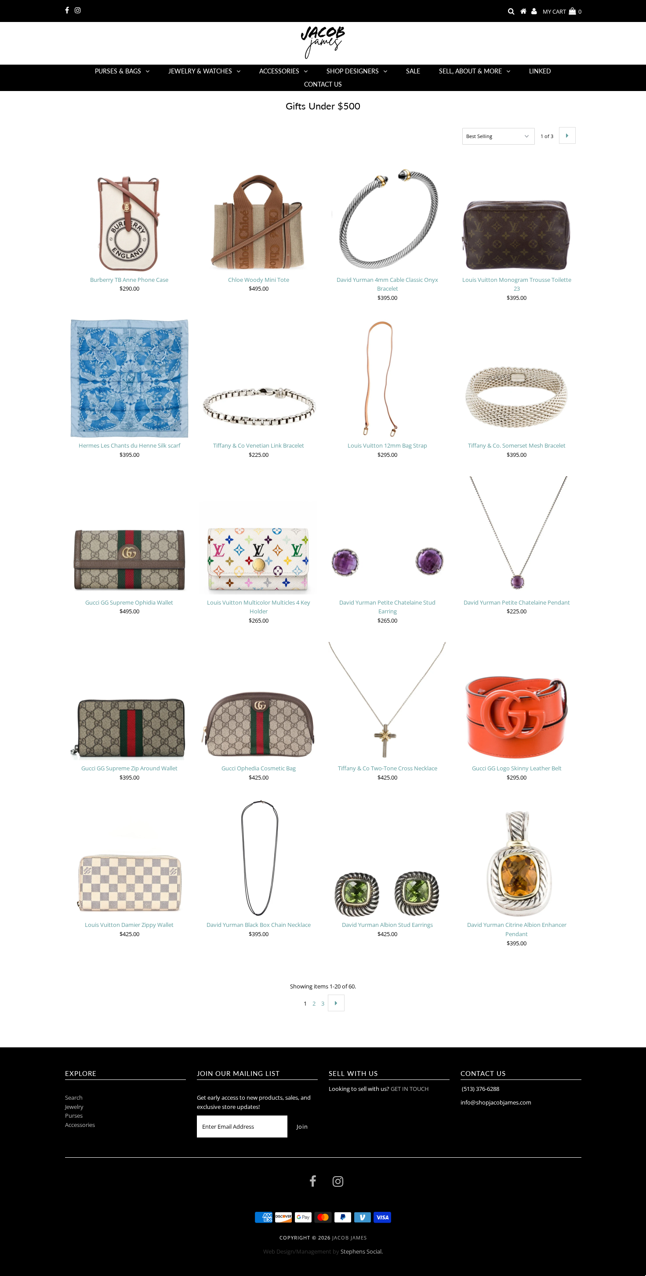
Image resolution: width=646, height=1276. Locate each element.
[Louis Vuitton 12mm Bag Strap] (387, 378)
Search (74, 1097)
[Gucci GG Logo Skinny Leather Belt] (516, 701)
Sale (413, 71)
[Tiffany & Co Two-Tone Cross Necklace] (387, 701)
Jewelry (74, 1107)
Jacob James (349, 1237)
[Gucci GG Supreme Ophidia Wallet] (129, 535)
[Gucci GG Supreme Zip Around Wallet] (129, 701)
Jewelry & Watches (200, 71)
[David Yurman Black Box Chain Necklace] (258, 857)
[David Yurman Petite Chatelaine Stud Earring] (387, 535)
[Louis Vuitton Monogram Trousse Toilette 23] (516, 212)
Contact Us (323, 84)
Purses (74, 1115)
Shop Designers (353, 71)
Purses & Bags (118, 71)
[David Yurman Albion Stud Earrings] (387, 857)
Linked (540, 71)
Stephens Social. (362, 1251)
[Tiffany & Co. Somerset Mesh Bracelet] (516, 376)
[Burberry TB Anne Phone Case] (129, 212)
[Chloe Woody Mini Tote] (258, 212)
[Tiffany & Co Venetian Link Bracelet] (258, 378)
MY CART (562, 11)
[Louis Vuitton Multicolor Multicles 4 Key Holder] (258, 535)
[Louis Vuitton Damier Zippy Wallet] (129, 857)
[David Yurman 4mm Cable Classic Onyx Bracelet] (387, 212)
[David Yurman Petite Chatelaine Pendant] (516, 535)
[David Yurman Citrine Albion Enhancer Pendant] (516, 857)
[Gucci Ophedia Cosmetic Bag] (258, 701)
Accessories (279, 71)
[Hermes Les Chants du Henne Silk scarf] (129, 378)
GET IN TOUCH (410, 1089)
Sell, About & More (470, 71)
